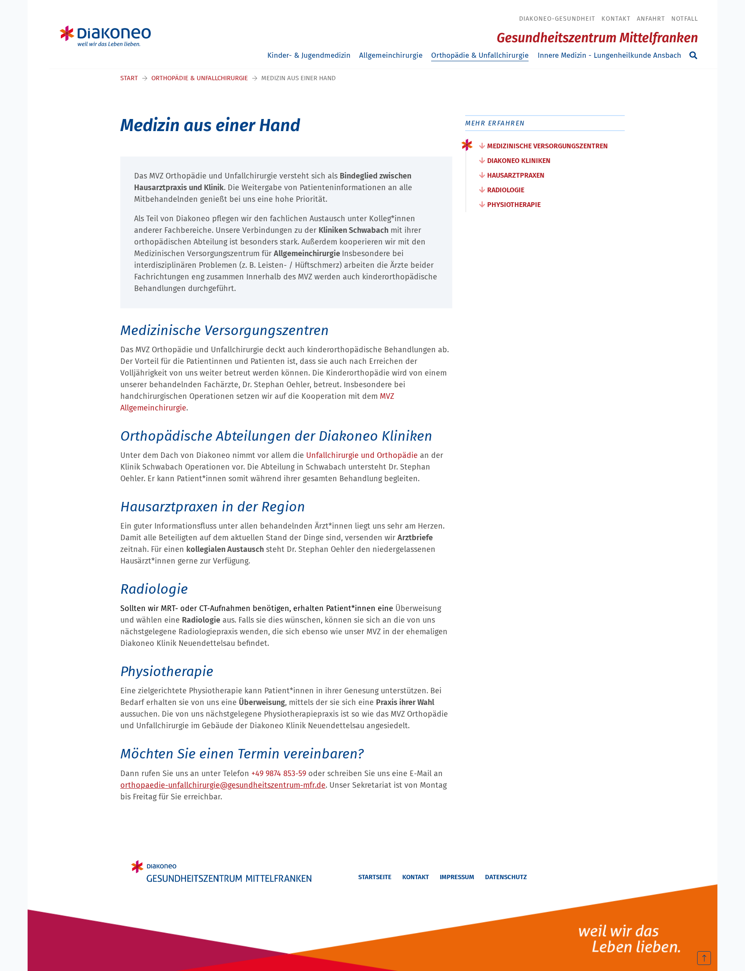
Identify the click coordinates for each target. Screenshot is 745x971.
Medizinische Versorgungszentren (547, 146)
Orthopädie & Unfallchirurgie (480, 55)
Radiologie (505, 190)
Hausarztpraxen (516, 175)
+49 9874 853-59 (278, 773)
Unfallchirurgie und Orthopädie (362, 455)
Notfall (684, 18)
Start (129, 78)
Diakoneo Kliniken (519, 161)
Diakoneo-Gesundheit (557, 18)
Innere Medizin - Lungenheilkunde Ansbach (609, 55)
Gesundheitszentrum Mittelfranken (597, 38)
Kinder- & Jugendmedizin (309, 55)
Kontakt (616, 18)
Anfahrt (651, 18)
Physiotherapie (514, 204)
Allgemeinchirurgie (391, 55)
